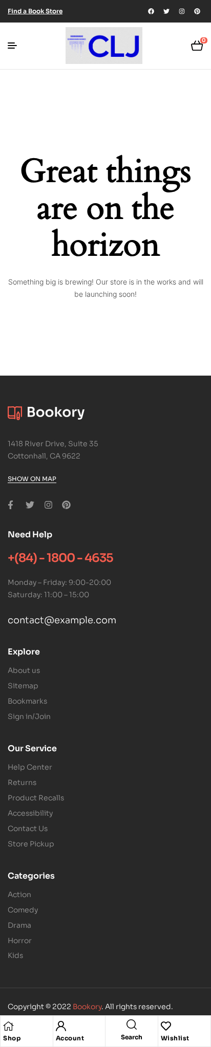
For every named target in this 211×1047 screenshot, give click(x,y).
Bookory (87, 1006)
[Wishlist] (166, 1026)
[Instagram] (182, 11)
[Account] (61, 1026)
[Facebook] (151, 11)
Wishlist (175, 1038)
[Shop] (8, 1026)
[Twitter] (166, 11)
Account (70, 1038)
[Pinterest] (197, 11)
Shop (11, 1038)
